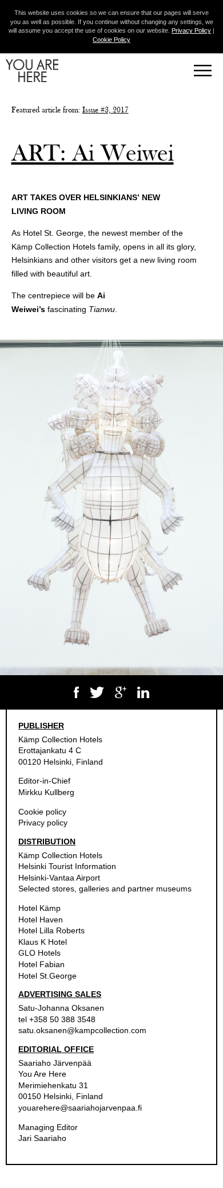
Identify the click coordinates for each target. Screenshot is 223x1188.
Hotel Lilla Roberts (51, 930)
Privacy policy (42, 822)
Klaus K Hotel (42, 941)
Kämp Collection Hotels (60, 739)
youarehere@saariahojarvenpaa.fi (80, 1107)
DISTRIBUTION (46, 841)
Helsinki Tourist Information (67, 866)
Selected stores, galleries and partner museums (105, 888)
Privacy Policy (191, 30)
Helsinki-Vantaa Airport (59, 877)
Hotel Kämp (39, 908)
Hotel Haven (40, 919)
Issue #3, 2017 (105, 110)
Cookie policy (42, 811)
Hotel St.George (47, 975)
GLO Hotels (39, 952)
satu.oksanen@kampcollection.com (82, 1030)
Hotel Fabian (41, 964)
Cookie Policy (111, 39)
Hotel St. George (53, 232)
